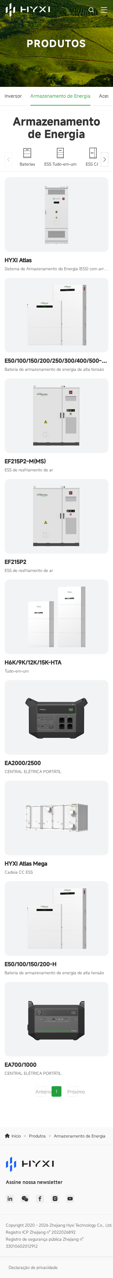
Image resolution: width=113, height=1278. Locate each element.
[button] (104, 159)
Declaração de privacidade (33, 1267)
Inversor (13, 96)
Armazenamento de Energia (60, 96)
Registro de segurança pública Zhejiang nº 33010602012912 (44, 1242)
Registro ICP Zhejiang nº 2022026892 (41, 1232)
